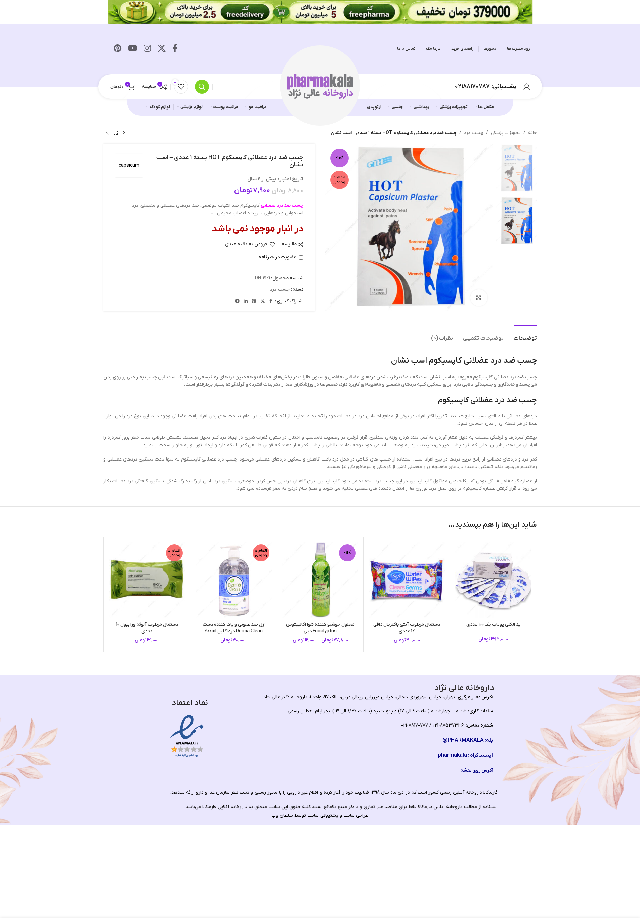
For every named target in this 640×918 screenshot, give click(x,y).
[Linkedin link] (246, 301)
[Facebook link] (175, 49)
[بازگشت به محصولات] (116, 133)
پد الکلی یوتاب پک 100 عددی (493, 624)
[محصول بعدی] (107, 133)
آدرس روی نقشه (476, 770)
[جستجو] (201, 86)
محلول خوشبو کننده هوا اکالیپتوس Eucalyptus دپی (320, 628)
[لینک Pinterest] (117, 49)
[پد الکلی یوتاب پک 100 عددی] (493, 580)
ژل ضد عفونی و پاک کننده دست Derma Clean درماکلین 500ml (234, 628)
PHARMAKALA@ (463, 740)
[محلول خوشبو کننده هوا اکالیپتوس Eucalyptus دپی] (320, 580)
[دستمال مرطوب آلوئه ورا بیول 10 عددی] (147, 580)
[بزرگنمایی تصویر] (478, 297)
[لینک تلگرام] (237, 301)
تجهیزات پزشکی (506, 133)
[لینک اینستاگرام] (147, 49)
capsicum (129, 165)
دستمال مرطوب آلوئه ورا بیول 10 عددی (147, 628)
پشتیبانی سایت (322, 815)
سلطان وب (282, 815)
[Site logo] (320, 86)
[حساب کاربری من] (527, 86)
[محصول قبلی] (124, 133)
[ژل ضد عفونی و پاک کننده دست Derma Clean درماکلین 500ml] (234, 580)
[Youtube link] (132, 49)
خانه (532, 133)
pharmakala (452, 755)
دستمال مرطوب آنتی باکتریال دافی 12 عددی (406, 628)
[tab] (525, 335)
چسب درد (473, 133)
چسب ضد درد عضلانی (282, 205)
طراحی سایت (356, 815)
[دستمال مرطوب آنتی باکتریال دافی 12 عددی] (407, 580)
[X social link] (161, 49)
